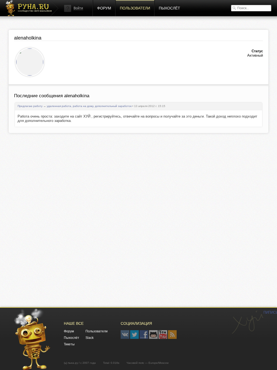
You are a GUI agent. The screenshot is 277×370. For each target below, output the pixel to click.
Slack (89, 338)
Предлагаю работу (30, 106)
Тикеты (69, 344)
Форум (104, 8)
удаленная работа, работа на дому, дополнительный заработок (89, 106)
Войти (78, 8)
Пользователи (135, 8)
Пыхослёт (169, 8)
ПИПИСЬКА (247, 322)
